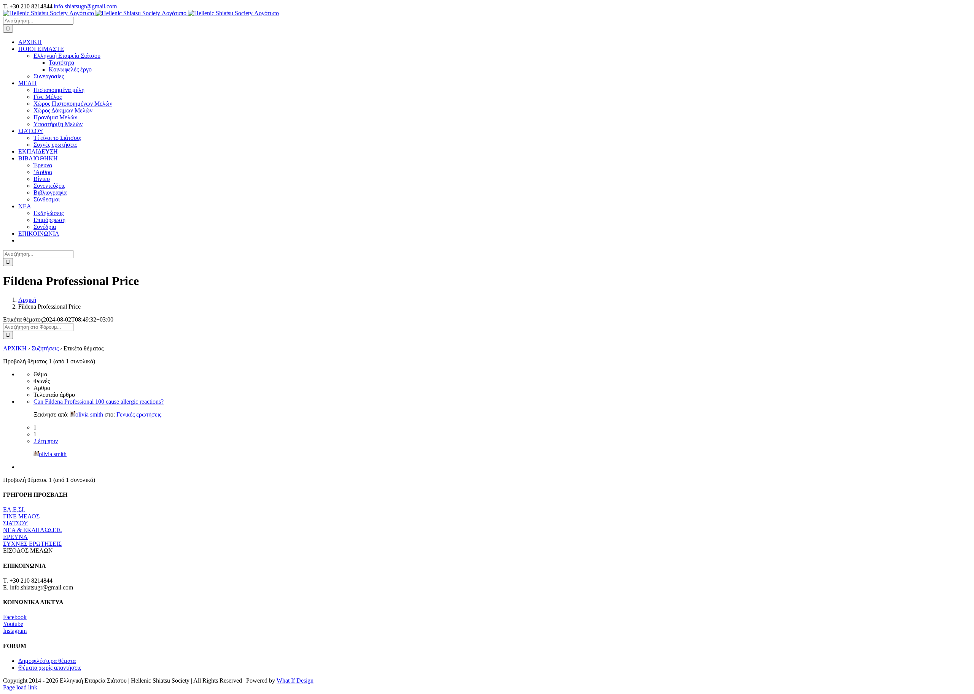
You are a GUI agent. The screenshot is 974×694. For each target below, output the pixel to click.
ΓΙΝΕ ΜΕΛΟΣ (21, 516)
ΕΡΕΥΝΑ (15, 537)
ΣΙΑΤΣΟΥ (15, 523)
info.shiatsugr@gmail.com (85, 6)
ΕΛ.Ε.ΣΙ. (14, 509)
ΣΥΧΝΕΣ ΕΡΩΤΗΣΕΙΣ (32, 543)
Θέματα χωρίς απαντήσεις (49, 667)
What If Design (295, 680)
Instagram (15, 630)
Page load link (20, 687)
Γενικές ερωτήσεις (138, 414)
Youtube (13, 624)
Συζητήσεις (45, 348)
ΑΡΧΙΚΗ (15, 348)
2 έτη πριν (45, 441)
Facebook (15, 617)
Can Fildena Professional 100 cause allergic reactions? (98, 401)
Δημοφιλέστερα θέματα (47, 661)
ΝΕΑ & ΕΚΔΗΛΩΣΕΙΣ (32, 530)
